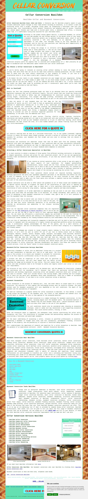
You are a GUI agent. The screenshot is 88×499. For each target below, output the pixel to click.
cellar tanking (67, 393)
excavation (77, 306)
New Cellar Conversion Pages (17, 486)
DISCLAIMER (78, 11)
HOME (59, 11)
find (12, 341)
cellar (17, 26)
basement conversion (32, 38)
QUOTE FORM (52, 410)
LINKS (63, 11)
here (75, 356)
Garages (39, 486)
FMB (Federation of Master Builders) (30, 210)
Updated (25, 486)
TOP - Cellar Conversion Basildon (18, 474)
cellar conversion (27, 242)
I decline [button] (55, 494)
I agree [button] (49, 494)
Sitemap (7, 486)
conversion (54, 244)
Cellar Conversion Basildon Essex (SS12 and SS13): (24, 23)
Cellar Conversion (32, 486)
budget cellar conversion (27, 395)
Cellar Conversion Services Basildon (25, 416)
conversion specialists (47, 239)
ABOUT (67, 11)
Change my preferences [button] (64, 494)
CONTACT (72, 11)
